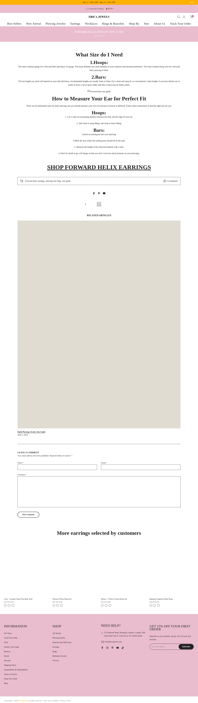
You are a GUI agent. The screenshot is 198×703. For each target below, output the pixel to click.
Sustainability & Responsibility (16, 670)
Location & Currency (96, 9)
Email (104, 463)
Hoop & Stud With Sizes (62, 642)
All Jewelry (57, 633)
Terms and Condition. (51, 701)
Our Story (8, 633)
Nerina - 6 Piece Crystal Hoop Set (114, 599)
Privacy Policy (65, 701)
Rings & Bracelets (113, 23)
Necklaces (91, 23)
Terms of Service (10, 674)
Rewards (7, 661)
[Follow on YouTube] (117, 647)
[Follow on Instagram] (107, 647)
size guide (66, 181)
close (6, 2)
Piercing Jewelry (56, 23)
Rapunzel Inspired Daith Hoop (161, 599)
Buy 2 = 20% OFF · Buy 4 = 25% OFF (99, 2)
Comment (22, 475)
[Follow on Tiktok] (122, 647)
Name (20, 463)
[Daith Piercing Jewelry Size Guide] (85, 204)
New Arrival (33, 23)
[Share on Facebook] (94, 193)
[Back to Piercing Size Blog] (99, 204)
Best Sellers (14, 23)
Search (6, 656)
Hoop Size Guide (10, 679)
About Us (159, 23)
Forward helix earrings (34, 181)
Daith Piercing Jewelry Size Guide (31, 432)
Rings (55, 652)
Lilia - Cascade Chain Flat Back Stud (18, 599)
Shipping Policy (10, 665)
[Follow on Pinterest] (112, 647)
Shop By (134, 23)
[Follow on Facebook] (102, 647)
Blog (6, 683)
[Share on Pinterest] (99, 193)
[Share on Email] (104, 193)
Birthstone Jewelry (60, 656)
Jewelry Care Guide (11, 647)
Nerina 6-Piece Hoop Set (62, 599)
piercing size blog (53, 181)
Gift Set (56, 661)
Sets (146, 23)
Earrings (75, 23)
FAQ (6, 642)
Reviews (7, 652)
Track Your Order (180, 23)
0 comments (172, 181)
